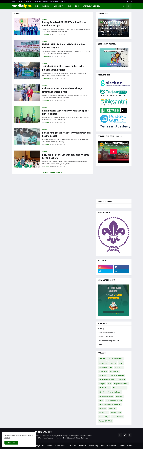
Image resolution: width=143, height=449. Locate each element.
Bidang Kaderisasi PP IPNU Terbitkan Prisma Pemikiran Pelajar (64, 24)
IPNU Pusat (103, 371)
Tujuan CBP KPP (118, 417)
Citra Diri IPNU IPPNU (115, 359)
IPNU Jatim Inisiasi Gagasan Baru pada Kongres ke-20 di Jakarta (65, 156)
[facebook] (124, 1)
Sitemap (45, 1)
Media (37, 435)
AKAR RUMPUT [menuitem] (58, 6)
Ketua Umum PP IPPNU (106, 379)
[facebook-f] (120, 435)
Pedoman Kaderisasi (114, 392)
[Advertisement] (113, 183)
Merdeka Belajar (104, 388)
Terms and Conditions (108, 446)
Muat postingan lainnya (52, 172)
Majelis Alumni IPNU (120, 384)
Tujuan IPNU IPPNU (105, 421)
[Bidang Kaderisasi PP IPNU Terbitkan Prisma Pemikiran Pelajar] (27, 26)
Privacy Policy (93, 446)
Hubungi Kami (60, 446)
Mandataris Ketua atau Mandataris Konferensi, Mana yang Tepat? (113, 28)
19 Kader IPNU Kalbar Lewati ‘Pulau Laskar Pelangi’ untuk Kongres (63, 68)
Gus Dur (113, 363)
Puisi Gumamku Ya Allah (114, 400)
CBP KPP (102, 359)
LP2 (109, 384)
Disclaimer (82, 446)
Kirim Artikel (37, 1)
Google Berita (54, 1)
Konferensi (121, 379)
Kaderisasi (102, 375)
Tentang (20, 1)
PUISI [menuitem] (77, 6)
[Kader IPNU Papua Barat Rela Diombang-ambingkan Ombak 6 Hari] (27, 92)
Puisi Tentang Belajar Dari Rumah (109, 404)
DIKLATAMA (103, 363)
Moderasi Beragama (119, 388)
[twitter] (127, 1)
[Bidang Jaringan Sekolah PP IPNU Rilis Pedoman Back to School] (27, 136)
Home (13, 1)
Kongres (102, 384)
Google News (39, 446)
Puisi (101, 400)
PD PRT (101, 392)
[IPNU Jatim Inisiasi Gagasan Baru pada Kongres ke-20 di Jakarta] (27, 159)
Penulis (63, 1)
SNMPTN (112, 408)
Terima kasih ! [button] (11, 443)
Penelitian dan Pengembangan (108, 341)
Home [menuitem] (37, 6)
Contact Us (28, 1)
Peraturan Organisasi (106, 396)
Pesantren (119, 396)
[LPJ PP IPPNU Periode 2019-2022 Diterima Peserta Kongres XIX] (27, 48)
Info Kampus (114, 371)
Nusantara (51, 438)
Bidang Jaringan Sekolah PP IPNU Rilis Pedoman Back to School (66, 134)
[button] (123, 6)
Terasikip (101, 329)
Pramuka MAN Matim (105, 337)
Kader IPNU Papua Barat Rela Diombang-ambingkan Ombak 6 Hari (62, 90)
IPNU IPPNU (119, 367)
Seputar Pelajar (104, 417)
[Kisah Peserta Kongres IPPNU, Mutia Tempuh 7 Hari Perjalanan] (27, 114)
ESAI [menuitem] (69, 6)
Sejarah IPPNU (116, 413)
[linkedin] (121, 271)
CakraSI (100, 345)
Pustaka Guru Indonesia (106, 333)
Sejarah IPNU (103, 413)
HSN (120, 363)
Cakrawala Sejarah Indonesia (78, 438)
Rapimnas (102, 408)
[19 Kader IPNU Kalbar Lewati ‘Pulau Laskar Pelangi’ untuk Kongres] (27, 70)
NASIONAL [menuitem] (45, 6)
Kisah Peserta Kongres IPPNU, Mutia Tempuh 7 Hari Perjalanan (65, 112)
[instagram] (130, 1)
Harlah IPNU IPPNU (105, 367)
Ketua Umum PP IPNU (117, 375)
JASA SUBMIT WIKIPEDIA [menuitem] (91, 6)
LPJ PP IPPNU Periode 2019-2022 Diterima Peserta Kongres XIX (63, 46)
